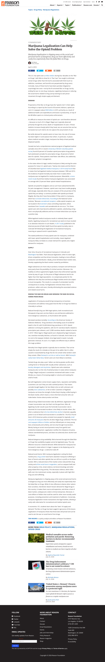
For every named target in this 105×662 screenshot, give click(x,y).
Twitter (16, 619)
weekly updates (19, 636)
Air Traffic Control (67, 1)
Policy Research (45, 635)
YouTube (17, 625)
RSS (15, 628)
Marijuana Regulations (51, 10)
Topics (67, 5)
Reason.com (88, 5)
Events (93, 1)
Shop (41, 641)
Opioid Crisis (34, 529)
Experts (59, 5)
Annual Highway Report (77, 1)
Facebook (17, 616)
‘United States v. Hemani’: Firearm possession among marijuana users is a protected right (61, 586)
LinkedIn (17, 622)
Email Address (17, 638)
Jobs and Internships (46, 633)
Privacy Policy (72, 639)
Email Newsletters (46, 627)
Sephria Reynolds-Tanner (56, 555)
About (52, 5)
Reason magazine (46, 638)
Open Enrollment (86, 1)
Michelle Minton (53, 577)
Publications (76, 5)
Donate (96, 5)
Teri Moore (32, 519)
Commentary (34, 42)
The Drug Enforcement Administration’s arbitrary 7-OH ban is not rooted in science (60, 564)
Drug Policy (38, 10)
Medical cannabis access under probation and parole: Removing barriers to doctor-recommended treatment (60, 537)
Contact (42, 621)
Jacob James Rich (53, 600)
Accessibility (72, 642)
